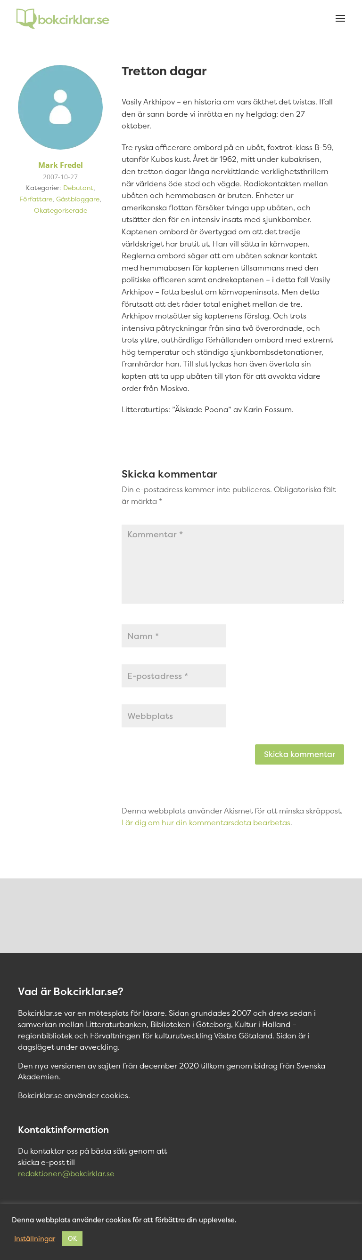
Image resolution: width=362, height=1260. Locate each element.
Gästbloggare (77, 198)
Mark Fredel (60, 165)
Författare (35, 198)
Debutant (78, 187)
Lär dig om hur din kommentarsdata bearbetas (206, 822)
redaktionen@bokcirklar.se (66, 1173)
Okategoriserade (60, 210)
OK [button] (72, 1238)
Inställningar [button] (34, 1239)
